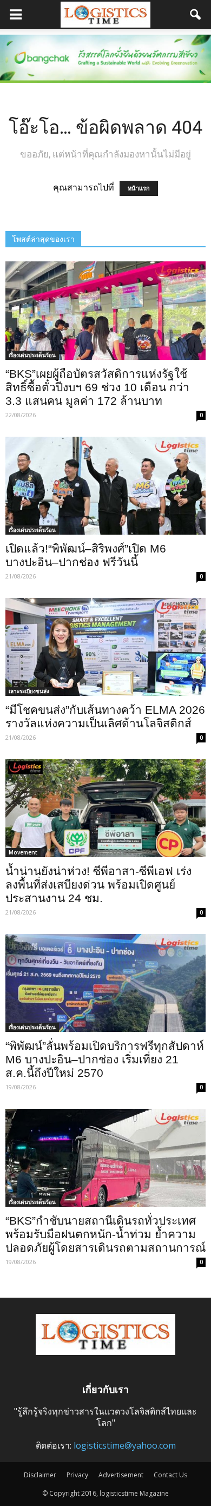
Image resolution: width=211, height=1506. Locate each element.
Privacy (77, 1474)
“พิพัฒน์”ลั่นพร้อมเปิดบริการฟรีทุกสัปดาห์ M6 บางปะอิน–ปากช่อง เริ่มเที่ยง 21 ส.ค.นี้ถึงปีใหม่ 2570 (104, 1059)
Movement (23, 852)
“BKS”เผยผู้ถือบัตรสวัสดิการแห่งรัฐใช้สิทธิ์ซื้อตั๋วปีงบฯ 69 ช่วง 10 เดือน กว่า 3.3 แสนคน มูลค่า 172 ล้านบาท (97, 387)
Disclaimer (40, 1474)
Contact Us (170, 1474)
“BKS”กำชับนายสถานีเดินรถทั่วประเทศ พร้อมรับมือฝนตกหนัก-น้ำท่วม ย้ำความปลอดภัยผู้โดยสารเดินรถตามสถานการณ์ (105, 1234)
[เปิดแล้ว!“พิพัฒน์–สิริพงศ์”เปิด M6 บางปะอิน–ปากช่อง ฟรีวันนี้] (105, 486)
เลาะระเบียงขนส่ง (29, 691)
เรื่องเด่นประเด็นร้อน (32, 355)
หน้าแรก (139, 188)
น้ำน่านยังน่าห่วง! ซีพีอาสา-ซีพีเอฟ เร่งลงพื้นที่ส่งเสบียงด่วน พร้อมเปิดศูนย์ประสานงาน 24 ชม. (98, 884)
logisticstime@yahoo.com (125, 1445)
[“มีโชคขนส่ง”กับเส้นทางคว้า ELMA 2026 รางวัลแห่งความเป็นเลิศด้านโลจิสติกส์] (105, 647)
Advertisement (120, 1474)
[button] (196, 14)
